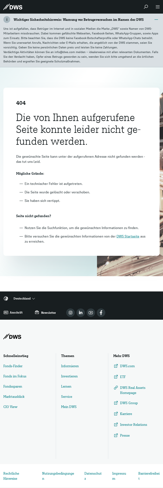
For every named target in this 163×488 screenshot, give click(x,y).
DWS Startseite (128, 236)
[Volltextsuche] (146, 7)
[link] (70, 312)
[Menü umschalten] (157, 7)
